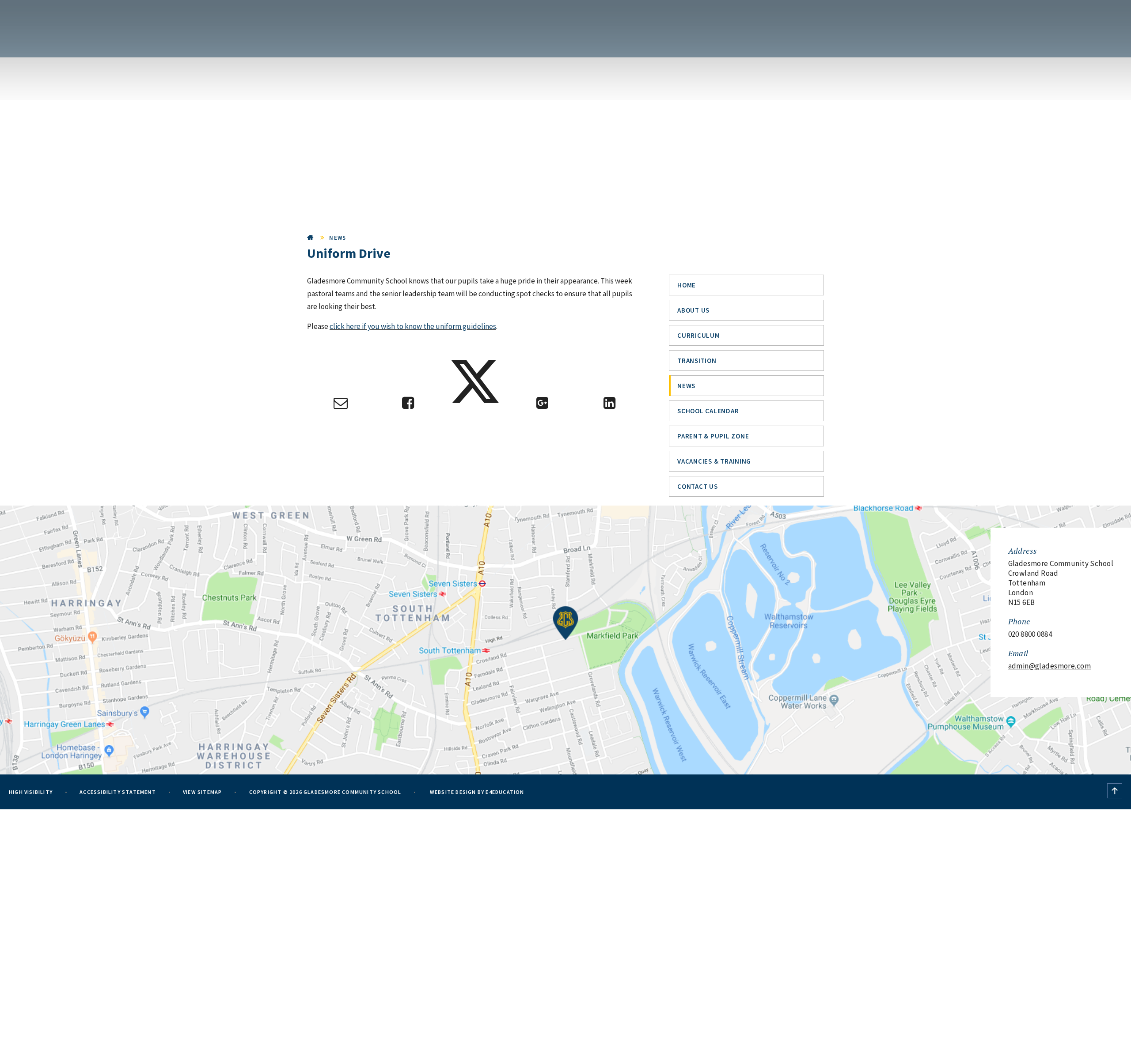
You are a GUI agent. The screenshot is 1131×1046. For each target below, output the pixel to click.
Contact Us (697, 486)
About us (693, 310)
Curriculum (698, 335)
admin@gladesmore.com (1049, 666)
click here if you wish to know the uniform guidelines (413, 326)
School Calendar (708, 411)
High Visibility (31, 792)
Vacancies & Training (714, 461)
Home (310, 238)
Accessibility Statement (118, 792)
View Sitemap (202, 792)
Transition (697, 360)
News (337, 238)
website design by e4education (476, 792)
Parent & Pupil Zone (713, 436)
